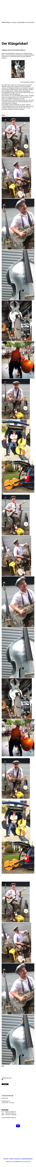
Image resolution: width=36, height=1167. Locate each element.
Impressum (17, 1158)
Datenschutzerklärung (27, 1158)
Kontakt (11, 1158)
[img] (17, 6)
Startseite (5, 1158)
